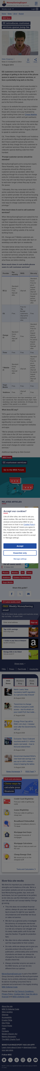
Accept (20, 546)
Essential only (20, 552)
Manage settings (20, 559)
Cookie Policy (29, 524)
